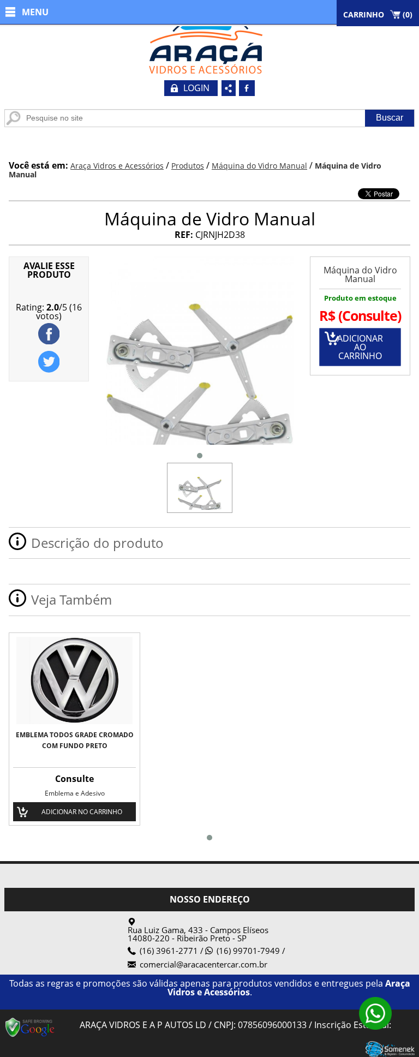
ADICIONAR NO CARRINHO (81, 811)
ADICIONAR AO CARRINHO (360, 347)
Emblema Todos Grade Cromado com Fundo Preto (75, 740)
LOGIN (196, 88)
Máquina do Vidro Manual (360, 274)
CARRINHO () (377, 14)
